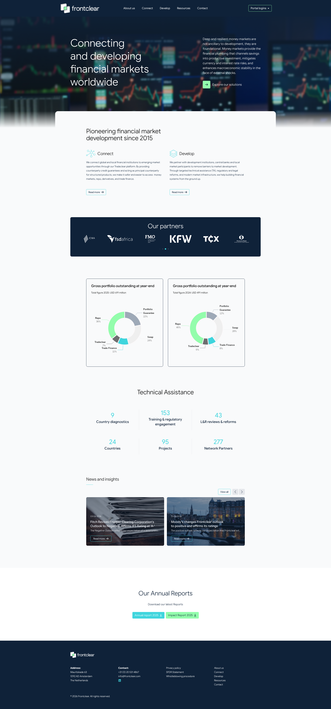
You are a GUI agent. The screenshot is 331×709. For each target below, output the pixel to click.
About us (129, 8)
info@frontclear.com (129, 676)
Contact (202, 8)
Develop (165, 8)
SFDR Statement (175, 672)
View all (224, 491)
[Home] (80, 8)
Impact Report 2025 (180, 615)
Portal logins (258, 8)
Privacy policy (173, 667)
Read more (94, 192)
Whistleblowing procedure (180, 676)
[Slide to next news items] (242, 492)
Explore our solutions (227, 84)
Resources (183, 8)
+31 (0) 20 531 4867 (128, 672)
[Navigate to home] (82, 655)
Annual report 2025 (146, 615)
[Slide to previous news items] (235, 492)
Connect (147, 8)
